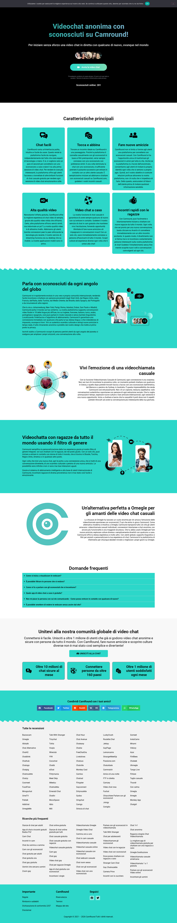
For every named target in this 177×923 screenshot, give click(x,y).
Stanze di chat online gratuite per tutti (58, 831)
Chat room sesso (83, 862)
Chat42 (25, 752)
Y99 (51, 756)
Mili (50, 809)
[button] (88, 576)
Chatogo (26, 765)
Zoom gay (26, 871)
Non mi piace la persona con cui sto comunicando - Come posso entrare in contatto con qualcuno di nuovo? (72, 599)
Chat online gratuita (57, 825)
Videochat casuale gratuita (60, 847)
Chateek (133, 761)
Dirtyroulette (81, 791)
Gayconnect (81, 787)
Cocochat (53, 761)
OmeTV (25, 796)
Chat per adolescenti (112, 836)
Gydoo (79, 796)
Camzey (106, 783)
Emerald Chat (55, 791)
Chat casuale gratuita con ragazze (60, 842)
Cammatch (108, 770)
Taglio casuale (136, 778)
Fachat (106, 791)
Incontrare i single (56, 876)
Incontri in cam (28, 841)
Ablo (51, 804)
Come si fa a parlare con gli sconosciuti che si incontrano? (51, 587)
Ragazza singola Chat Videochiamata (139, 835)
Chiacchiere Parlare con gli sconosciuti (114, 797)
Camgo (79, 804)
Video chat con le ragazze (114, 847)
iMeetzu (52, 783)
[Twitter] (98, 898)
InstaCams (134, 739)
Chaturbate (108, 765)
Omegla (133, 791)
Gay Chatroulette (110, 867)
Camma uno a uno (84, 834)
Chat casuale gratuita (58, 836)
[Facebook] (92, 898)
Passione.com (109, 761)
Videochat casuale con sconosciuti (85, 852)
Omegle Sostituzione (139, 852)
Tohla (51, 743)
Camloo (79, 774)
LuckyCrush (108, 735)
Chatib (52, 765)
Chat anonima (136, 830)
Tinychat (53, 739)
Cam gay (53, 852)
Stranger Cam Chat (111, 863)
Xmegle (133, 796)
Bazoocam (26, 735)
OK (147, 4)
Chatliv (52, 796)
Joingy (106, 802)
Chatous (79, 761)
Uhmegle (134, 765)
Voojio (52, 748)
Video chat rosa (109, 787)
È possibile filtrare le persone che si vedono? (45, 581)
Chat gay (53, 856)
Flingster (80, 783)
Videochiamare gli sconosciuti (110, 842)
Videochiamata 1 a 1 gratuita (139, 864)
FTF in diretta (109, 778)
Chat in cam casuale (85, 838)
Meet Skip (53, 778)
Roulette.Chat (109, 739)
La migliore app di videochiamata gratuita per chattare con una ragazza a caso (141, 844)
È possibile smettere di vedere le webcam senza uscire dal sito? (53, 605)
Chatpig (25, 770)
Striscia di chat (82, 809)
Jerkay (106, 743)
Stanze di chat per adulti (32, 825)
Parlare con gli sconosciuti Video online (141, 871)
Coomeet (26, 783)
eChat (51, 770)
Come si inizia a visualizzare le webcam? (43, 576)
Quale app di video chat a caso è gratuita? (44, 593)
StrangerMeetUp (110, 756)
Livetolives (80, 756)
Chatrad (79, 778)
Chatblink (26, 756)
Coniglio (106, 807)
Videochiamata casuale (86, 843)
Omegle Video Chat (84, 830)
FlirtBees (134, 756)
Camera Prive (109, 871)
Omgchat (80, 800)
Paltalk (25, 800)
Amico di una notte (111, 774)
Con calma (134, 787)
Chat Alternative (29, 748)
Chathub (26, 761)
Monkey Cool (81, 770)
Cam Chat (26, 836)
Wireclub (53, 752)
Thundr (133, 783)
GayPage (107, 748)
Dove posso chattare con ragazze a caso (113, 857)
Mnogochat (27, 791)
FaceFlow (26, 787)
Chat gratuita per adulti (32, 854)
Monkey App (135, 800)
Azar (132, 752)
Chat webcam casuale (85, 858)
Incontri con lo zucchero (113, 876)
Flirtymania (54, 774)
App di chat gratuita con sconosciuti (59, 870)
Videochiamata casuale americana (140, 858)
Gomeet (133, 735)
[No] (173, 3)
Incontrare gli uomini (139, 877)
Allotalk (25, 743)
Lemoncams (108, 752)
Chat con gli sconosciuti (86, 867)
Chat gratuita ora (29, 858)
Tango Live (135, 770)
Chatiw (79, 748)
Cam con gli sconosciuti (32, 849)
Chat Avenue (81, 739)
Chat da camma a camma (33, 845)
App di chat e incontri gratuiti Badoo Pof (34, 831)
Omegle (25, 739)
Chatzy (25, 778)
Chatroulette (27, 774)
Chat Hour (80, 735)
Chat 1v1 (134, 825)
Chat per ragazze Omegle (60, 865)
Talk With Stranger (57, 735)
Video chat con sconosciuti (114, 852)
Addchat (25, 804)
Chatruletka (54, 787)
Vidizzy (133, 748)
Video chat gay (55, 860)
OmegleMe (26, 809)
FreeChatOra (81, 752)
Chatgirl (133, 804)
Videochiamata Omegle (86, 825)
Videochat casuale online (87, 847)
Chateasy (80, 743)
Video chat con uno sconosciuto (84, 872)
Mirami (133, 743)
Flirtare (133, 774)
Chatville (80, 765)
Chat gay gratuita (29, 862)
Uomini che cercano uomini (33, 867)
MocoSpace (54, 800)
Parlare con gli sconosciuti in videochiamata (115, 826)
